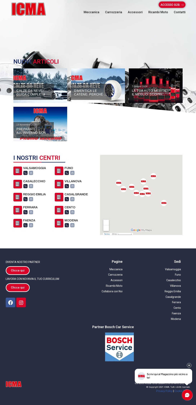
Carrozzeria (113, 12)
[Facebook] (10, 302)
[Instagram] (21, 302)
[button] (172, 5)
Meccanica (91, 12)
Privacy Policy (164, 391)
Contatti (179, 12)
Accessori (135, 12)
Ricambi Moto (158, 12)
